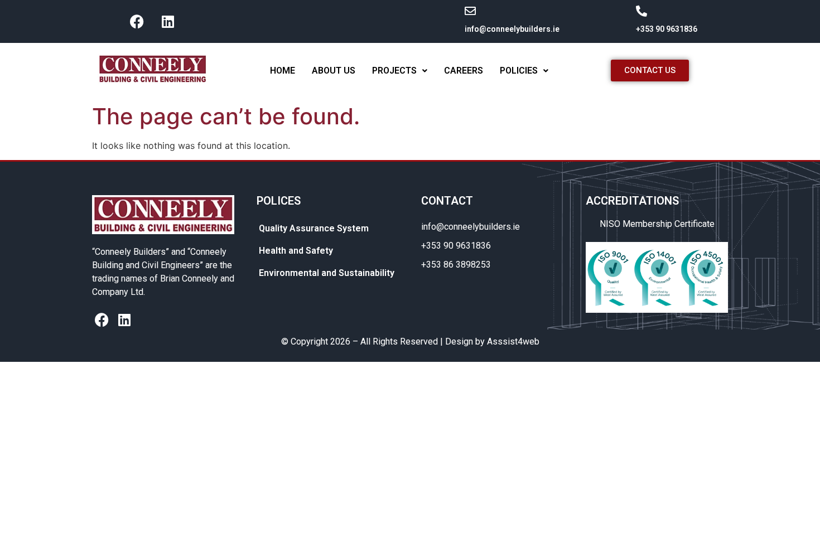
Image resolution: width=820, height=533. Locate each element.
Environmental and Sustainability (326, 273)
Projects (394, 70)
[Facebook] (137, 21)
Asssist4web (513, 341)
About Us (333, 70)
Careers (463, 70)
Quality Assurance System (314, 228)
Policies (519, 70)
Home (282, 70)
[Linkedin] (168, 21)
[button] (400, 71)
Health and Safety (296, 250)
